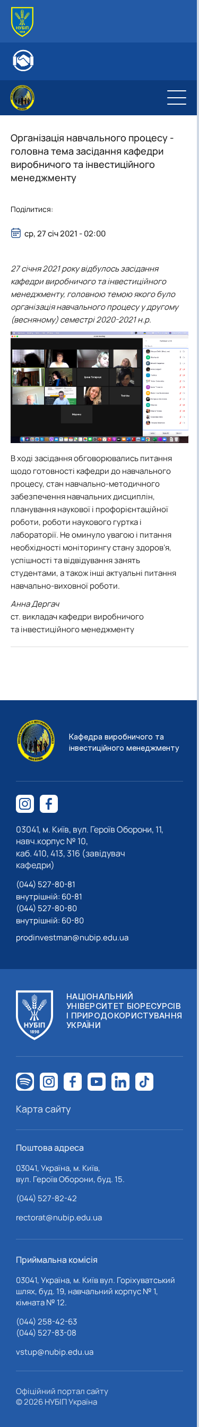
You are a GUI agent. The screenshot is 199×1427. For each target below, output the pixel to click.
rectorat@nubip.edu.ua (59, 1217)
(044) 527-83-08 (46, 1332)
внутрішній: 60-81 (49, 896)
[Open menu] (176, 97)
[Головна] (22, 22)
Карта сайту (43, 1109)
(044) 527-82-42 (46, 1198)
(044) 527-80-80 (46, 908)
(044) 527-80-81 (45, 884)
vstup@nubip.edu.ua (54, 1351)
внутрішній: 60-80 (50, 920)
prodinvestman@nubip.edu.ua (72, 937)
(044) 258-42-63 (46, 1321)
